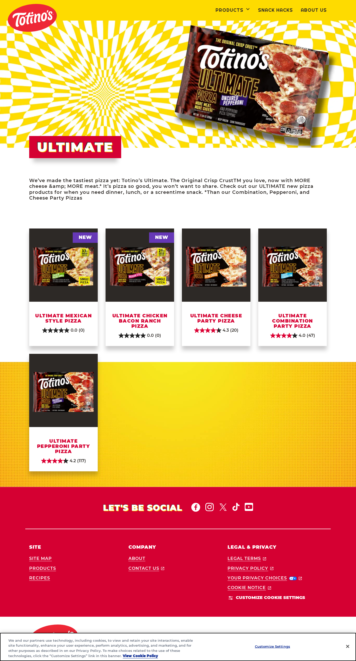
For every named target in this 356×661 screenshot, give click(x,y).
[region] (178, 647)
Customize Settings (272, 646)
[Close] (347, 646)
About (136, 558)
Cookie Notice (249, 587)
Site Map (40, 558)
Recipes (39, 578)
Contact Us (146, 568)
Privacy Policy (250, 568)
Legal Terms (247, 558)
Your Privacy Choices (265, 578)
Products (42, 568)
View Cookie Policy (140, 655)
